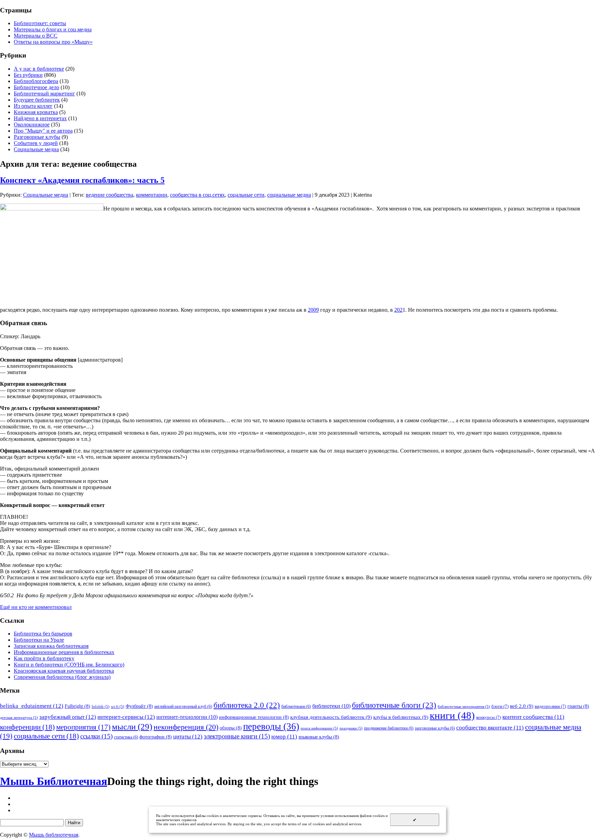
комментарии (151, 195)
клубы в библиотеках (400, 717)
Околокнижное (32, 124)
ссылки (96, 736)
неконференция (186, 727)
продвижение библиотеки (389, 728)
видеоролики (550, 706)
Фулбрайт (139, 706)
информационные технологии (254, 717)
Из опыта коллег (33, 106)
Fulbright (77, 706)
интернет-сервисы (126, 716)
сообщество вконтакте (490, 727)
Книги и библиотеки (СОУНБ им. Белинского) (69, 665)
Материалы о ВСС (36, 36)
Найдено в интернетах (40, 118)
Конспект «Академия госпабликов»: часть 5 (82, 180)
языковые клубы (319, 736)
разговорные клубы (435, 728)
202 (398, 310)
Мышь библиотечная (53, 835)
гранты (578, 706)
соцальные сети (246, 195)
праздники (351, 728)
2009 (313, 310)
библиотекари (296, 706)
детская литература (19, 718)
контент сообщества (533, 717)
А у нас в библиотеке (39, 69)
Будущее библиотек (37, 100)
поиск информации (319, 728)
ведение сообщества (109, 195)
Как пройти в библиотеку (44, 658)
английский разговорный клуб (183, 706)
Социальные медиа (36, 149)
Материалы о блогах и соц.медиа (53, 29)
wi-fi (117, 706)
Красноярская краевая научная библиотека (64, 671)
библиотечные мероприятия (464, 706)
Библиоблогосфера (36, 81)
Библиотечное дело (36, 87)
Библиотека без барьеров (43, 634)
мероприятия (83, 727)
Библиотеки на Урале (39, 640)
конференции (27, 727)
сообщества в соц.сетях (197, 195)
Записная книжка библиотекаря (51, 646)
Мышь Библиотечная (53, 781)
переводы (271, 726)
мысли (132, 726)
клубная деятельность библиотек (331, 717)
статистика (126, 737)
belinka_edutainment (31, 705)
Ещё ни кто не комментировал (36, 607)
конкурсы (488, 717)
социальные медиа (289, 195)
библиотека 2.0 (246, 705)
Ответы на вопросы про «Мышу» (53, 42)
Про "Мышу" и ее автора (43, 131)
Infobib (100, 706)
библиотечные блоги (394, 705)
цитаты (187, 736)
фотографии (155, 736)
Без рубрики (28, 75)
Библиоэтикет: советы (40, 23)
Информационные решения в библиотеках (64, 652)
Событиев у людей (36, 143)
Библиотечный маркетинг (44, 93)
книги (452, 715)
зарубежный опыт (67, 716)
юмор (284, 736)
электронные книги (237, 736)
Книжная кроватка (36, 112)
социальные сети (46, 736)
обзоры (231, 728)
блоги (500, 706)
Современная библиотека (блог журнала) (62, 677)
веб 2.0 (521, 706)
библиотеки (331, 706)
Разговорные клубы (37, 137)
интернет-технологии (187, 717)
